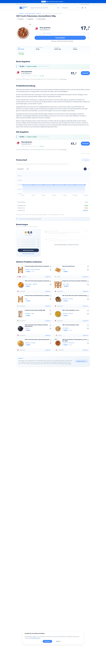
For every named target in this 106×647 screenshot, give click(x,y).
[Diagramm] (85, 168)
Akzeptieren (47, 641)
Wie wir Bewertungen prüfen (28, 253)
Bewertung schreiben (28, 250)
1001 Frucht (21, 49)
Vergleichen (30, 19)
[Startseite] (17, 13)
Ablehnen (58, 641)
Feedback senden (80, 361)
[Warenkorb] (82, 8)
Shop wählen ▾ (20, 169)
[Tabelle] (88, 168)
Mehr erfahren (64, 79)
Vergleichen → (48, 276)
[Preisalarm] (88, 38)
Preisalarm (21, 19)
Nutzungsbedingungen (34, 638)
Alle (28, 169)
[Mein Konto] (85, 8)
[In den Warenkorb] (50, 269)
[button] (62, 33)
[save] (30, 24)
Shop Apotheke (45, 28)
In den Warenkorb (41, 19)
